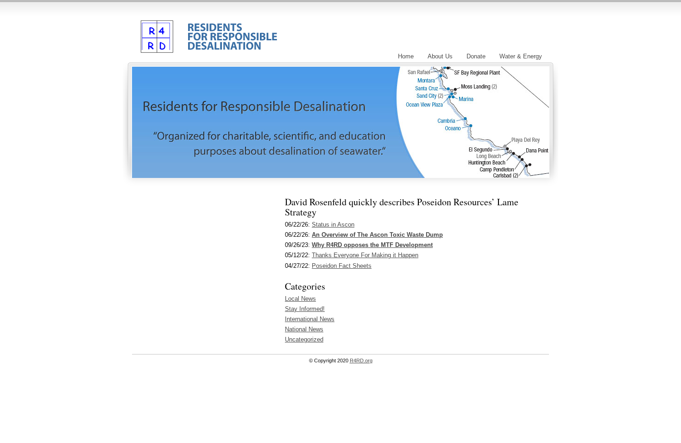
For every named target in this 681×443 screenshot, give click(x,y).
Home (406, 56)
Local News (300, 298)
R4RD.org (206, 29)
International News (309, 319)
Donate (476, 56)
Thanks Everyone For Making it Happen (365, 255)
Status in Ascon (333, 224)
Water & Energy (520, 56)
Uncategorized (304, 339)
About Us (440, 56)
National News (304, 329)
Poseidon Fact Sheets (342, 265)
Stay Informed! (305, 308)
